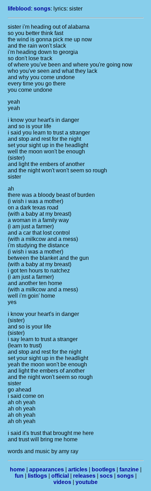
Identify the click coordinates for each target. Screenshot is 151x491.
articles (77, 469)
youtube (87, 482)
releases (84, 476)
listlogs (37, 476)
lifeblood (19, 9)
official (60, 476)
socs (106, 476)
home (17, 469)
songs (42, 9)
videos (62, 482)
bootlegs (103, 469)
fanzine (129, 469)
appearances (46, 469)
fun (19, 476)
